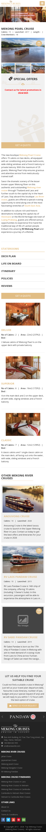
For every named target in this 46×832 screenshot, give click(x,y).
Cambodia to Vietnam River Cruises (15, 793)
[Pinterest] (18, 820)
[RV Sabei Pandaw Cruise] (23, 620)
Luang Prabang (9, 219)
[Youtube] (13, 820)
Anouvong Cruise (17, 516)
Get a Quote (23, 145)
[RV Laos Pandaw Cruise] (23, 559)
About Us (5, 807)
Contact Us (5, 811)
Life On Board (11, 263)
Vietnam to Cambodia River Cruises (15, 797)
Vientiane (6, 216)
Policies (7, 278)
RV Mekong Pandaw (9, 771)
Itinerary (8, 271)
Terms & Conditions (9, 814)
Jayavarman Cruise (9, 760)
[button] (4, 50)
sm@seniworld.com (12, 746)
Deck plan (8, 256)
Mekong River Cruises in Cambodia (15, 789)
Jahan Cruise (6, 756)
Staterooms (10, 248)
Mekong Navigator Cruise (11, 768)
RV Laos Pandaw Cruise (20, 577)
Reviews (6, 286)
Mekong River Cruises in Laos (13, 781)
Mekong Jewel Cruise (10, 764)
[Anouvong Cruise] (23, 499)
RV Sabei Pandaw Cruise (20, 637)
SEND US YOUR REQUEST (24, 705)
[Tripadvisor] (24, 820)
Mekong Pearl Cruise (30, 155)
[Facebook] (3, 820)
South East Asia (32, 205)
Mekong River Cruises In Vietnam (14, 785)
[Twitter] (8, 820)
